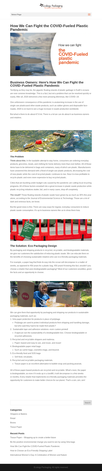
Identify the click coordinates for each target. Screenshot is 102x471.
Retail (12, 418)
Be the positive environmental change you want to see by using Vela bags (42, 442)
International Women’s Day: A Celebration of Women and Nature (38, 455)
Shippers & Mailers (18, 414)
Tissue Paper (16, 427)
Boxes (13, 423)
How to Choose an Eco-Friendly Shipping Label (31, 451)
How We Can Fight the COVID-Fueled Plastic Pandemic (35, 446)
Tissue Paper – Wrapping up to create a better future (33, 437)
